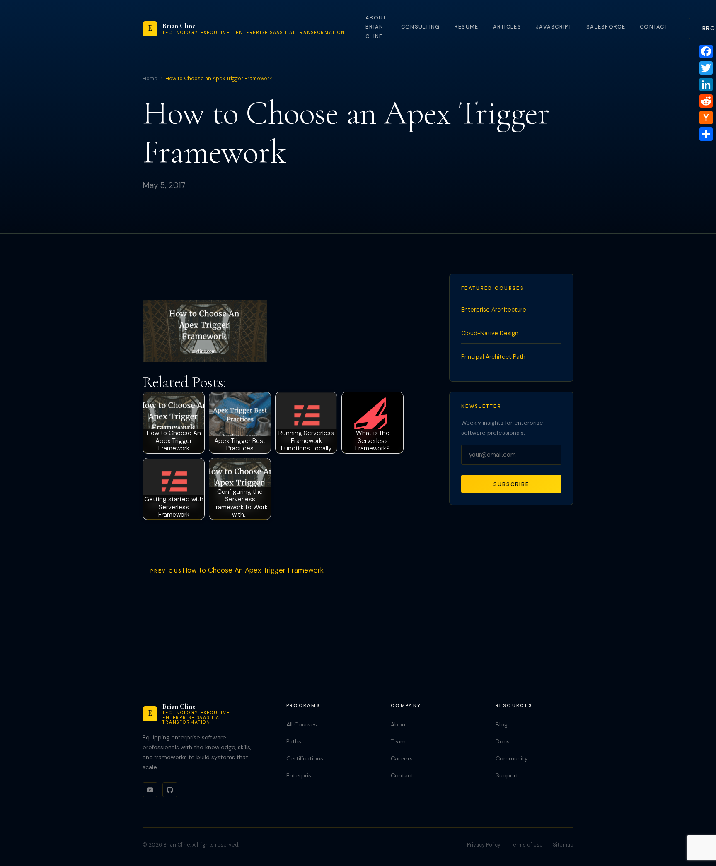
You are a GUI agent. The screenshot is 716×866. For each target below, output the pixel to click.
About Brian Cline (375, 27)
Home (150, 78)
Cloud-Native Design (489, 333)
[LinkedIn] (706, 84)
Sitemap (563, 845)
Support (507, 775)
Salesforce (605, 26)
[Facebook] (706, 51)
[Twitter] (706, 68)
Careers (402, 758)
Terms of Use (526, 845)
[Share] (706, 134)
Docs (503, 741)
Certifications (304, 758)
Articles (507, 26)
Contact (654, 26)
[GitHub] (169, 789)
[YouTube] (150, 789)
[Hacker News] (706, 117)
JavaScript (554, 26)
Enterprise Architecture (493, 309)
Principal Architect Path (493, 357)
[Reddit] (706, 101)
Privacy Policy (484, 845)
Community (512, 758)
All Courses (301, 724)
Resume (467, 26)
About (399, 724)
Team (398, 741)
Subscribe (511, 484)
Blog (502, 724)
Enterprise (300, 775)
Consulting (420, 26)
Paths (293, 741)
